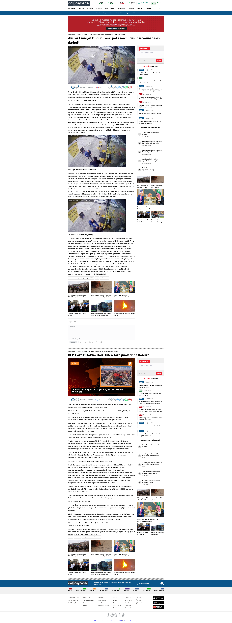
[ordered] (90, 342)
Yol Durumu (147, 589)
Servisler (81, 8)
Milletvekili (92, 537)
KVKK (120, 620)
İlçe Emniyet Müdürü (88, 278)
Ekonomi (99, 8)
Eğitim (121, 13)
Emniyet (77, 278)
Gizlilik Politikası (109, 620)
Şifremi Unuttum (141, 603)
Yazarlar (139, 8)
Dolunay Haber (71, 34)
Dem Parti (77, 537)
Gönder (73, 342)
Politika (134, 13)
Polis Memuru (104, 278)
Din (116, 13)
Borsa (70, 589)
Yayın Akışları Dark (88, 600)
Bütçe (70, 537)
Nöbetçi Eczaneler (88, 603)
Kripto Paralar (159, 589)
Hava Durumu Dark (73, 597)
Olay (97, 278)
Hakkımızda (97, 620)
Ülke (99, 537)
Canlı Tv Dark (86, 597)
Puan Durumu (116, 589)
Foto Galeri (121, 8)
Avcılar (71, 278)
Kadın (113, 8)
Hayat (127, 13)
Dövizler (115, 600)
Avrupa (105, 13)
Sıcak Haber (128, 608)
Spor (106, 8)
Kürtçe (85, 537)
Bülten (111, 13)
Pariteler (136, 589)
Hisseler (127, 589)
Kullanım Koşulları (127, 620)
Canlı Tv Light (72, 603)
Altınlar (115, 597)
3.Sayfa (98, 13)
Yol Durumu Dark (73, 600)
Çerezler (116, 620)
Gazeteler (149, 8)
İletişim (102, 620)
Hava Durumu (104, 589)
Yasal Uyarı (135, 620)
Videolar (131, 8)
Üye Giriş (138, 597)
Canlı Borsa (101, 597)
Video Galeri (128, 600)
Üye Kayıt (139, 600)
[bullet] (92, 342)
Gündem (90, 8)
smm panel (86, 608)
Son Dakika (71, 8)
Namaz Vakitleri (80, 589)
